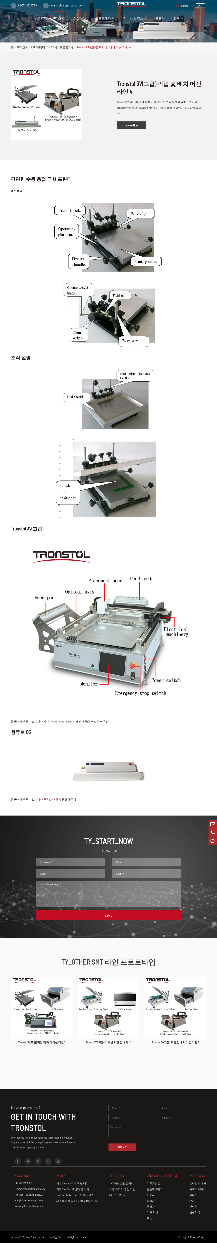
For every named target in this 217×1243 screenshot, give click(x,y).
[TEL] (213, 832)
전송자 (151, 1194)
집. (13, 47)
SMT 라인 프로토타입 (61, 47)
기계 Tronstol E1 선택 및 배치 (72, 1183)
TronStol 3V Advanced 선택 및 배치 (75, 1194)
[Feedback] (213, 841)
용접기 (151, 1206)
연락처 (178, 18)
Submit (122, 1147)
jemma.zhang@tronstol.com (67, 5)
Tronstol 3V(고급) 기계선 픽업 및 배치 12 (108, 1042)
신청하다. (79, 18)
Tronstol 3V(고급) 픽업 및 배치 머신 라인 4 (104, 47)
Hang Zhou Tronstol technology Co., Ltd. (46, 1237)
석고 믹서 (152, 1212)
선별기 (38, 18)
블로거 (160, 18)
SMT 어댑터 (37, 47)
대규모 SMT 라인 (118, 1194)
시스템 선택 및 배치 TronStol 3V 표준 (77, 1200)
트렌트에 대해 (104, 18)
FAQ (191, 1200)
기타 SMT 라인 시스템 (162, 1176)
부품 (149, 1218)
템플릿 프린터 (155, 1189)
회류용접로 (153, 1183)
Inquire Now (131, 125)
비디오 (193, 1194)
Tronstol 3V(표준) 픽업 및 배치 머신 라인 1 (41, 1042)
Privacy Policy (197, 1237)
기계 (46, 721)
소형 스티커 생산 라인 (122, 1189)
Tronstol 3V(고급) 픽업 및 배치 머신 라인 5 (175, 1042)
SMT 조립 (58, 18)
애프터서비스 (197, 1189)
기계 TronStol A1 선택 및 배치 (72, 1189)
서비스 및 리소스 (135, 18)
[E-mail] (213, 824)
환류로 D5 (49, 799)
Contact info (21, 1176)
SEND (109, 915)
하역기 (151, 1200)
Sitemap (182, 1237)
